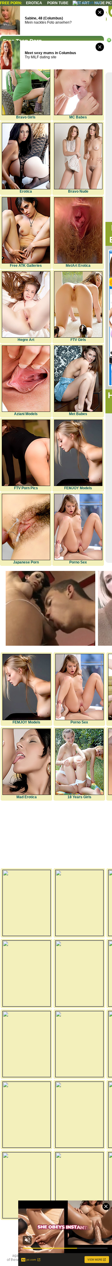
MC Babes (78, 117)
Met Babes (78, 414)
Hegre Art (26, 340)
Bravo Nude (78, 191)
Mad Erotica (26, 797)
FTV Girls (78, 340)
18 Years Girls (79, 797)
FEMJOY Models (78, 488)
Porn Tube (57, 3)
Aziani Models (26, 414)
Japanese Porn (26, 562)
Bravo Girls (26, 117)
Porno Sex (78, 562)
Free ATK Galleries (26, 265)
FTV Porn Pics (26, 488)
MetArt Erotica (78, 265)
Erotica (34, 3)
